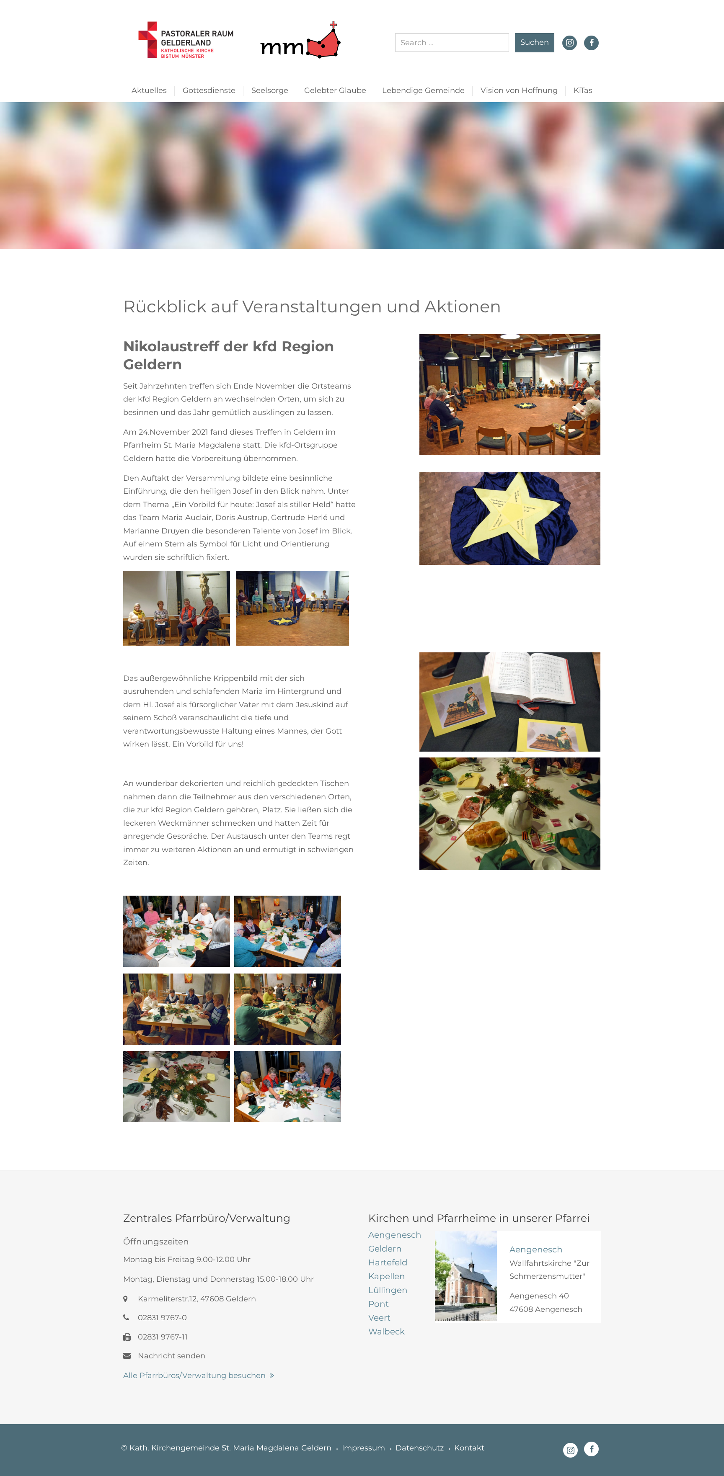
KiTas (583, 90)
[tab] (395, 1235)
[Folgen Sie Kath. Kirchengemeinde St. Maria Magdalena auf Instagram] (569, 41)
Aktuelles (149, 90)
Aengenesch (536, 1249)
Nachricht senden (170, 1355)
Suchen (534, 42)
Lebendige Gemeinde (423, 90)
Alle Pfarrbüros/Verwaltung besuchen (194, 1375)
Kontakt (469, 1448)
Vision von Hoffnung (519, 90)
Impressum (363, 1448)
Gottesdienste (209, 90)
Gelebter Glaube (335, 90)
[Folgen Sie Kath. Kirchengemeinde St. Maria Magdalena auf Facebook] (591, 42)
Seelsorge (269, 90)
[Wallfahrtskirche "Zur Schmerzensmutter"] (466, 1276)
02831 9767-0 (161, 1317)
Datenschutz (420, 1448)
